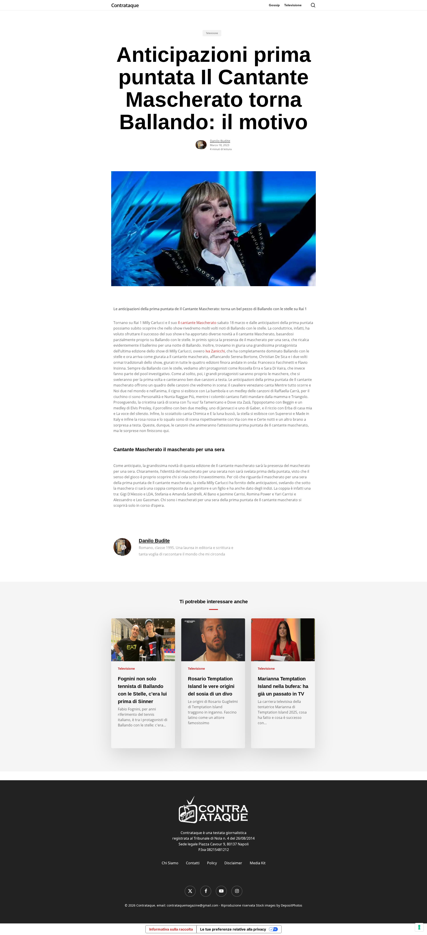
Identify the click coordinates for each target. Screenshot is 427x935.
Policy (212, 863)
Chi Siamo (170, 863)
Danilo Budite (220, 141)
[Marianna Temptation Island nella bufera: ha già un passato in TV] (283, 683)
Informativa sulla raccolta (171, 929)
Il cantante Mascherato (197, 322)
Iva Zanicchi (215, 351)
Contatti (192, 863)
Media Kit (258, 863)
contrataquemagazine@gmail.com (192, 905)
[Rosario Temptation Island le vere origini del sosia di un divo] (213, 683)
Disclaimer (233, 863)
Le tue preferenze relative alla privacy (233, 929)
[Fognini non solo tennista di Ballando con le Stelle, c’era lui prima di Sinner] (143, 683)
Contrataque (125, 5)
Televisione (212, 33)
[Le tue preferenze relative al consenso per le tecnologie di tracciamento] (419, 927)
